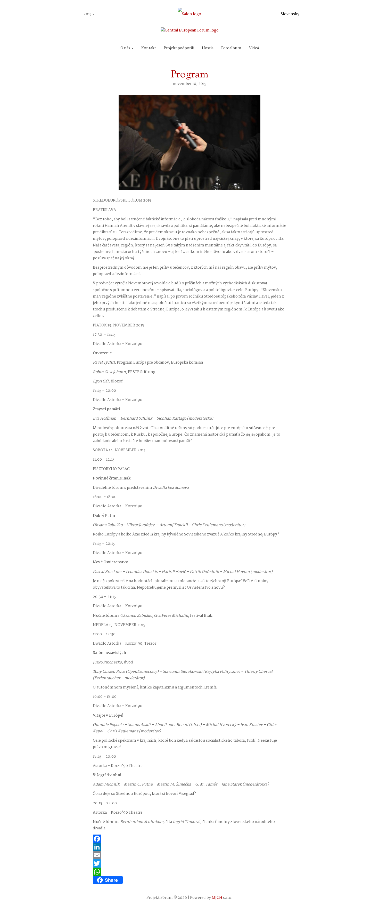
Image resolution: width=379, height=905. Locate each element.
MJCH (217, 898)
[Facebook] (189, 839)
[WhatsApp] (189, 872)
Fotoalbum (231, 48)
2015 (88, 14)
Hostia (207, 48)
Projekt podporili (179, 48)
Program (189, 75)
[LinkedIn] (189, 847)
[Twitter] (189, 863)
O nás (125, 48)
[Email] (189, 855)
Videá (254, 48)
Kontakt (148, 48)
